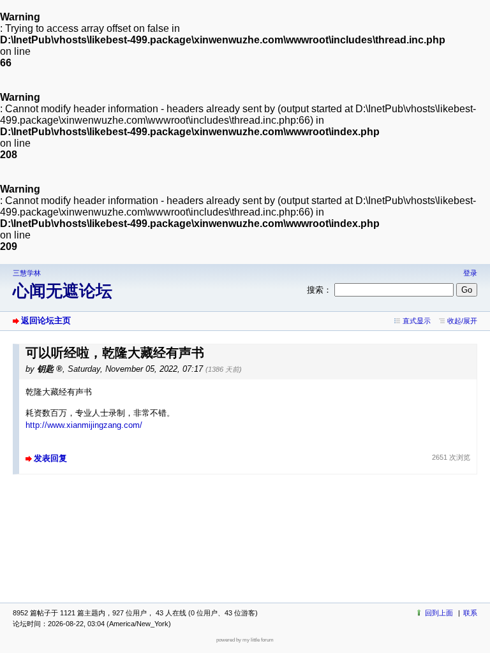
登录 (470, 273)
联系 (470, 613)
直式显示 (417, 321)
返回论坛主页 (46, 320)
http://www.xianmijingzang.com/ (84, 425)
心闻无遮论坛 (62, 291)
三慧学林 (27, 273)
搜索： (319, 290)
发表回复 (50, 458)
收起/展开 (462, 321)
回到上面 (439, 613)
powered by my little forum (245, 640)
